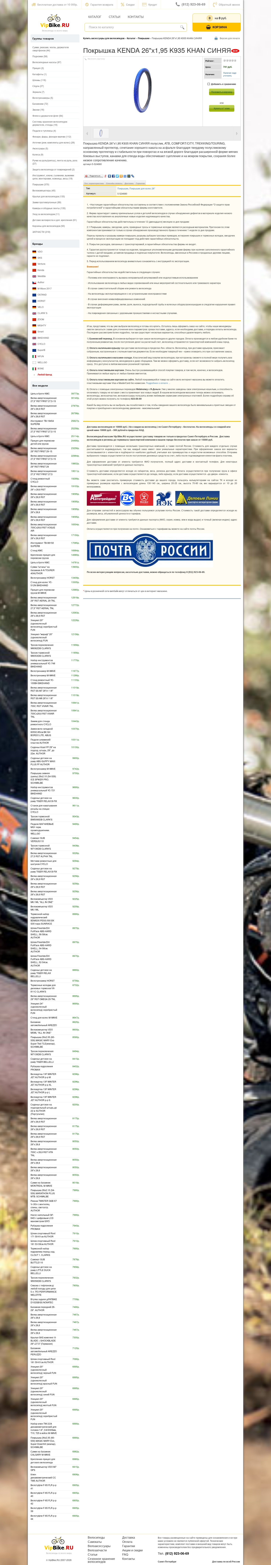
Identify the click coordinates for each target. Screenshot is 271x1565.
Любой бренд (44, 374)
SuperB (41, 349)
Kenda (40, 270)
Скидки (130, 4)
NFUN (40, 356)
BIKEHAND (43, 337)
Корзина (220, 27)
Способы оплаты (114, 183)
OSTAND (42, 294)
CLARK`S (42, 313)
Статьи (114, 17)
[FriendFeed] (125, 175)
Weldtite (41, 276)
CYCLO (41, 343)
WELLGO (42, 362)
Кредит (152, 4)
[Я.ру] (106, 175)
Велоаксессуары (99, 1546)
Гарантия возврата (102, 4)
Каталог (94, 17)
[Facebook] (113, 175)
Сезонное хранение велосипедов (101, 1560)
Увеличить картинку (96, 59)
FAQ (125, 1554)
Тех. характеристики (94, 183)
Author (40, 282)
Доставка (129, 183)
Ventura (41, 263)
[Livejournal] (133, 175)
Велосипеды (96, 1537)
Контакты (136, 17)
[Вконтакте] (110, 175)
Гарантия (140, 183)
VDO (39, 251)
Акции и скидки (132, 1550)
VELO (40, 306)
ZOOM (40, 319)
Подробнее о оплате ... (158, 382)
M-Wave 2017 (44, 288)
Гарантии (128, 1546)
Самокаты (95, 1541)
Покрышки (122, 188)
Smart (40, 331)
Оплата (127, 1541)
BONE (40, 368)
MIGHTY (41, 325)
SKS (39, 257)
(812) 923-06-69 (193, 4)
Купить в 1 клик (222, 108)
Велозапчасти (97, 1550)
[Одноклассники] (121, 175)
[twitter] (117, 175)
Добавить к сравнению (223, 84)
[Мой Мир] (129, 175)
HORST (41, 300)
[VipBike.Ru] (55, 20)
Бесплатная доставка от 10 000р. (57, 4)
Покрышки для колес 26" (142, 188)
